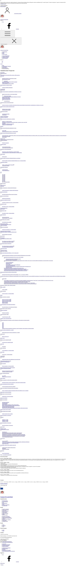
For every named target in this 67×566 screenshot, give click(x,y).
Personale (1, 126)
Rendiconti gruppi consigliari (6, 109)
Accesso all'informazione (5, 55)
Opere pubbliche (2, 378)
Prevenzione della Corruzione (4, 429)
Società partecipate (5, 67)
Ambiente (3, 518)
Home (3, 65)
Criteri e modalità (4, 289)
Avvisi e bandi (4, 278)
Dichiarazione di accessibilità (6, 550)
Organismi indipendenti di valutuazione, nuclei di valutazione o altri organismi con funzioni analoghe (14, 320)
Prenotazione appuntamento (6, 544)
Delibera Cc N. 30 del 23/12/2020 (7, 124)
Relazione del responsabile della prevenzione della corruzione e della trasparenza (13, 435)
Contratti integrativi (5, 169)
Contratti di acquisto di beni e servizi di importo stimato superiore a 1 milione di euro (16, 269)
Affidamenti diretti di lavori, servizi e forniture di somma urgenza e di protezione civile (18, 266)
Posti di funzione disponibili (6, 136)
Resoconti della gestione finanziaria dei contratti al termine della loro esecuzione (15, 270)
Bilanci (1, 295)
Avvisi (3, 526)
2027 (3, 323)
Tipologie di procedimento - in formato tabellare (9, 229)
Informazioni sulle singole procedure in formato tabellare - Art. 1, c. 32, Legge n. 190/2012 (15, 274)
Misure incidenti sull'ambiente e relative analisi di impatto (10, 404)
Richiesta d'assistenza (5, 546)
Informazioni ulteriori (9, 267)
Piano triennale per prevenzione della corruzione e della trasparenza (10, 75)
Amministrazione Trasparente (6, 66)
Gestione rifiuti (2, 356)
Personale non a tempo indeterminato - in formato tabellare (10, 151)
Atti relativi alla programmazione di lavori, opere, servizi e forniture (13, 257)
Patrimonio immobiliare (3, 310)
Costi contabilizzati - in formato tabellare (8, 350)
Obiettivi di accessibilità (5, 449)
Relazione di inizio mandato (6, 98)
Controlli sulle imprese (3, 248)
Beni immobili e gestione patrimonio (5, 308)
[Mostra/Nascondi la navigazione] (7, 33)
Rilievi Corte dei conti (5, 336)
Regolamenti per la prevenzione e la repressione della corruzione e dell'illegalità (13, 434)
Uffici (3, 502)
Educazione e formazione (5, 516)
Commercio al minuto (5, 57)
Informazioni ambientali (3, 399)
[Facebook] (2, 61)
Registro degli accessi (5, 443)
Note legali (3, 549)
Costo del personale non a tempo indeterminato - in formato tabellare (12, 152)
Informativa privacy (5, 548)
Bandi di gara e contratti (3, 251)
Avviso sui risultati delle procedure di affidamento (13, 264)
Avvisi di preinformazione (9, 262)
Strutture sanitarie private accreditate (5, 409)
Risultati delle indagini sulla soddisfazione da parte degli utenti (11, 359)
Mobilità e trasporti (5, 514)
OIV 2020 (3, 181)
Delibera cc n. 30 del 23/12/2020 (7, 121)
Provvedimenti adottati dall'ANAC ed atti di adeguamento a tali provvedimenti (13, 436)
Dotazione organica (3, 144)
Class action (4, 346)
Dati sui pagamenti (3, 363)
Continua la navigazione (4, 5)
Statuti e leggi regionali (5, 82)
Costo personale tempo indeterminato (7, 147)
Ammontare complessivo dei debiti (7, 371)
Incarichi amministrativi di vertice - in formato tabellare (10, 131)
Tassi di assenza (2, 154)
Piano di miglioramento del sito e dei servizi (8, 551)
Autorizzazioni (4, 520)
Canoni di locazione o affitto (4, 314)
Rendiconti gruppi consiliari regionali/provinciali (7, 106)
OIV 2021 (3, 180)
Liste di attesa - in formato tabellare (7, 354)
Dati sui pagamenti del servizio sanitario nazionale (7, 367)
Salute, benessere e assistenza (6, 519)
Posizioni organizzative (3, 140)
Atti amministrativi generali (6, 79)
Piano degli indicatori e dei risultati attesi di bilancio (7, 304)
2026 (3, 324)
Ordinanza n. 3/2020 (5, 421)
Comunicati (4, 525)
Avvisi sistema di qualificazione (10, 265)
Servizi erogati (2, 338)
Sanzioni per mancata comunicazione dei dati (6, 102)
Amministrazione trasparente (6, 547)
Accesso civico (2, 438)
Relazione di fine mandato (6, 97)
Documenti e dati (4, 505)
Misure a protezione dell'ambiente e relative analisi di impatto (11, 405)
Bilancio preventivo (5, 302)
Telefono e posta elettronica (4, 116)
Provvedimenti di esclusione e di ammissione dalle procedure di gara (14, 268)
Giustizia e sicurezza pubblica (6, 517)
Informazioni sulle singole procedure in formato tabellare (8, 272)
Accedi (1, 63)
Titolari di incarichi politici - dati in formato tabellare (9, 94)
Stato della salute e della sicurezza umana (8, 407)
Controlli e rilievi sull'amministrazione (5, 318)
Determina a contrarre (9, 263)
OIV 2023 (3, 178)
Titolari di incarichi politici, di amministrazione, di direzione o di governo (10, 91)
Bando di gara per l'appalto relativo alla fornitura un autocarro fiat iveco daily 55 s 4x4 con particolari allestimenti (20, 283)
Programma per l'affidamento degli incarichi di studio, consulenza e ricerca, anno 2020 (14, 122)
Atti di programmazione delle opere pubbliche (8, 386)
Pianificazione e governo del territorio (5, 392)
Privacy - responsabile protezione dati (5, 454)
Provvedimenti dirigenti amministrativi (5, 243)
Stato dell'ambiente (5, 403)
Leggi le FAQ (4, 543)
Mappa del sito (2, 563)
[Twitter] (2, 62)
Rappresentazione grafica (4, 223)
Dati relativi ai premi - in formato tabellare (8, 206)
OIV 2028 (3, 174)
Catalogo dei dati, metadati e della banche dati (8, 447)
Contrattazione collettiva (3, 162)
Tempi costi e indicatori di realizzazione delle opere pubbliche (9, 388)
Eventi (3, 530)
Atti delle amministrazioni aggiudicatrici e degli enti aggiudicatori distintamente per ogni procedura (16, 255)
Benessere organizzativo (3, 208)
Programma (4, 123)
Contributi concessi (3, 428)
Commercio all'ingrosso (5, 56)
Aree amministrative (5, 501)
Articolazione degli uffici (4, 111)
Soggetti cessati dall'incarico (6, 99)
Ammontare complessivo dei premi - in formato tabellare (10, 202)
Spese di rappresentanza (5, 453)
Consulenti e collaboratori (4, 117)
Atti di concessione (3, 291)
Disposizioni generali (3, 73)
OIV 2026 (3, 176)
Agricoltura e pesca (5, 521)
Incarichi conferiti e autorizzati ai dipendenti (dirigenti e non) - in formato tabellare (14, 160)
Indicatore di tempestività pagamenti (5, 368)
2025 (3, 325)
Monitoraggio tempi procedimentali (5, 231)
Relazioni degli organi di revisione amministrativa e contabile (11, 332)
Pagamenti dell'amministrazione (4, 361)
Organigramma (4, 114)
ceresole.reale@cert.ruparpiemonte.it (7, 542)
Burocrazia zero (2, 89)
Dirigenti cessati (2, 138)
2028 (3, 322)
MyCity (2, 564)
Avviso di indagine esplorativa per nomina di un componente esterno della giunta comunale (17, 281)
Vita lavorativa (4, 510)
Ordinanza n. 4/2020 (5, 420)
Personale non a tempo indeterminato (5, 149)
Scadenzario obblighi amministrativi (7, 87)
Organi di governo (4, 500)
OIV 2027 (3, 175)
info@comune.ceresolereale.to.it (7, 541)
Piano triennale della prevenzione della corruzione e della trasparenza (12, 432)
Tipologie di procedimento (4, 227)
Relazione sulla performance (6, 198)
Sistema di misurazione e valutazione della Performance (10, 190)
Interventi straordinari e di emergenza (5, 415)
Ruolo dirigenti (4, 137)
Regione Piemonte (3, 6)
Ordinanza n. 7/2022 (5, 419)
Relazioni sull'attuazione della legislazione (8, 406)
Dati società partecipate (5, 217)
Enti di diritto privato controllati (4, 219)
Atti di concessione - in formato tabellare (8, 293)
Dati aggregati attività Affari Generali (5, 224)
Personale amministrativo (5, 504)
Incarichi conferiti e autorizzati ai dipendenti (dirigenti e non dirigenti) (10, 158)
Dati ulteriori (2, 450)
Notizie (3, 524)
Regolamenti (4, 448)
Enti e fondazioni (4, 503)
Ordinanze (1, 417)
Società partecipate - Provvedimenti (7, 218)
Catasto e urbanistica (5, 513)
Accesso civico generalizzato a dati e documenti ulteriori (10, 442)
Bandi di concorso (3, 183)
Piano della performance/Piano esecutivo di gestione (9, 194)
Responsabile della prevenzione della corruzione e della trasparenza (12, 433)
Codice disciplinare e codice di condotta (8, 83)
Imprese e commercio (5, 511)
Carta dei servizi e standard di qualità (7, 342)
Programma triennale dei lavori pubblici (11, 259)
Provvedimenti (2, 237)
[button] (4, 51)
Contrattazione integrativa (4, 167)
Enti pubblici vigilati (3, 210)
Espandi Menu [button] (2, 72)
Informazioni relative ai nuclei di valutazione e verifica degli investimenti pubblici (14, 382)
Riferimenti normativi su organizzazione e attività (9, 78)
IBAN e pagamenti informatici (4, 373)
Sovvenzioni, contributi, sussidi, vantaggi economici (7, 285)
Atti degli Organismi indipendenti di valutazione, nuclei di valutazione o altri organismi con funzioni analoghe (18, 328)
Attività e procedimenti (3, 225)
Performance (2, 186)
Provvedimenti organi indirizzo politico (6, 238)
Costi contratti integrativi (5, 170)
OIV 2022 (3, 179)
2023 (3, 326)
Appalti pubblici (4, 512)
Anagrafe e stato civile (5, 509)
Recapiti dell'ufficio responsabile (7, 234)
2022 (3, 327)
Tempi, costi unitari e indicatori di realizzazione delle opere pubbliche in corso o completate (15, 390)
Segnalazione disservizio (5, 545)
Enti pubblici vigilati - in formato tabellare (8, 213)
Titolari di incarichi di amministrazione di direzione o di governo (11, 96)
